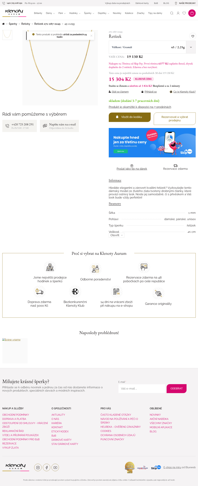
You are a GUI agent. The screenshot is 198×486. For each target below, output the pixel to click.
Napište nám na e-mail (62, 126)
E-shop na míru (172, 467)
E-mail (121, 382)
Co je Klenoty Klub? (184, 91)
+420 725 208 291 (14, 3)
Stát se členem (120, 91)
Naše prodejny (187, 3)
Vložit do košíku (131, 117)
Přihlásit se (151, 91)
